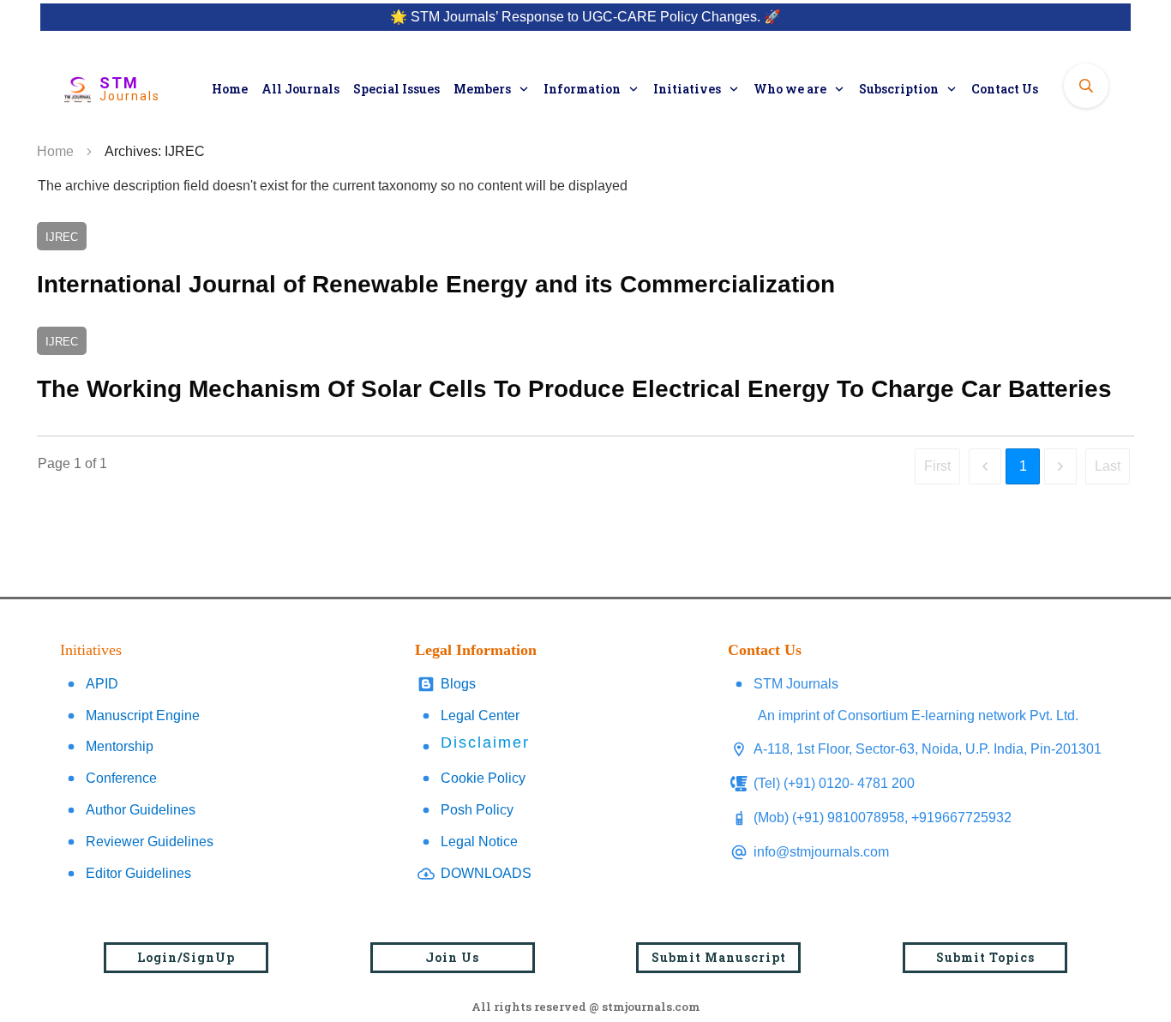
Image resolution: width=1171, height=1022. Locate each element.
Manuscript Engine (143, 715)
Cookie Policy (483, 778)
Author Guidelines (140, 810)
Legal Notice (479, 841)
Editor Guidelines (138, 873)
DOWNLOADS (486, 873)
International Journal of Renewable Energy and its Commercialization (585, 263)
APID (102, 683)
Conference (121, 778)
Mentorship (119, 746)
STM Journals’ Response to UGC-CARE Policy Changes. (585, 16)
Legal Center (480, 715)
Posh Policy (477, 810)
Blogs (458, 683)
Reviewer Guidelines (149, 841)
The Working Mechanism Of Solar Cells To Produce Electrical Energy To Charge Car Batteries (585, 368)
